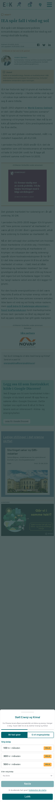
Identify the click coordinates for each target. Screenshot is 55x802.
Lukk (27, 796)
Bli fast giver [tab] (14, 735)
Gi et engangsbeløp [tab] (41, 735)
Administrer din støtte (37, 790)
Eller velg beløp (7, 772)
